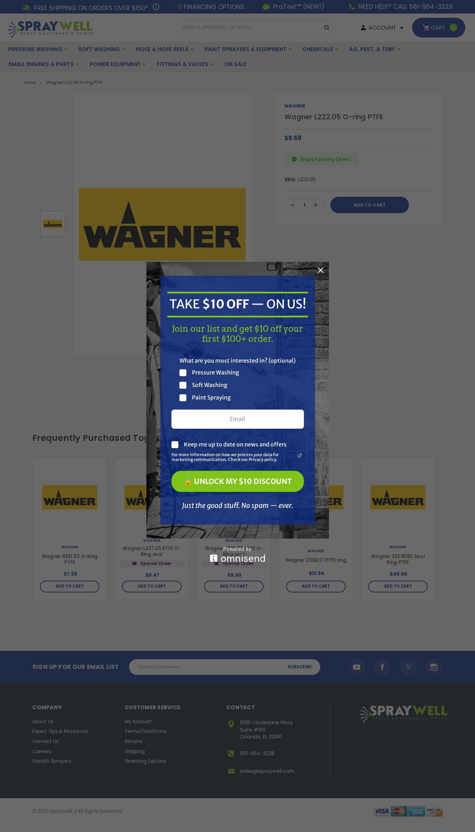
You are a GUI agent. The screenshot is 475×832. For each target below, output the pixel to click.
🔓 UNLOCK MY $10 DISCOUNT (238, 481)
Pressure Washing (215, 372)
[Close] (320, 270)
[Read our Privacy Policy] (300, 455)
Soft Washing (209, 385)
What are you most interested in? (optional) (237, 360)
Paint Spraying (211, 397)
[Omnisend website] (237, 554)
